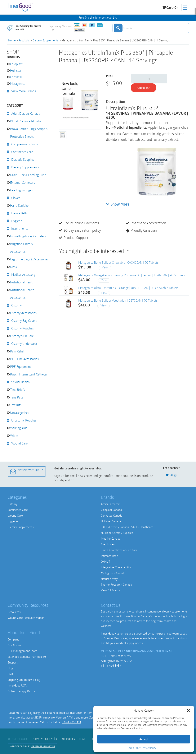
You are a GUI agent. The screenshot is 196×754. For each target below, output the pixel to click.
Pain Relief (17, 351)
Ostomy (16, 305)
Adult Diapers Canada (25, 113)
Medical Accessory (23, 274)
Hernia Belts (19, 213)
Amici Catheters (111, 504)
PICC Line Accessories (24, 359)
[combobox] (151, 28)
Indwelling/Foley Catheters (28, 236)
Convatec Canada (111, 515)
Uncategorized (19, 413)
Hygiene (16, 221)
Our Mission (15, 645)
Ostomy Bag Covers (24, 321)
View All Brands (110, 590)
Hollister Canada (111, 521)
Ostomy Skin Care (22, 336)
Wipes (14, 436)
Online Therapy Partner (22, 691)
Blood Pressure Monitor (26, 121)
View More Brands (23, 91)
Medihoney (108, 544)
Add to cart (143, 87)
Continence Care (22, 152)
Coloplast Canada (111, 510)
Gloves (15, 198)
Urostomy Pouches (24, 420)
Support (12, 662)
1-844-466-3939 (111, 665)
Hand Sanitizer (20, 205)
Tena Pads (17, 397)
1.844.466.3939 (71, 722)
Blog (10, 668)
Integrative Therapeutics (116, 567)
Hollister (15, 70)
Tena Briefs (17, 390)
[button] (188, 710)
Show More (119, 205)
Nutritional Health (22, 282)
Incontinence (19, 228)
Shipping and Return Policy (24, 680)
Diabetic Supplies (22, 159)
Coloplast (16, 64)
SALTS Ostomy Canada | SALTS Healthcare (127, 527)
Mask (13, 267)
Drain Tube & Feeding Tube (28, 175)
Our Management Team (22, 651)
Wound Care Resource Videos (26, 618)
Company (13, 639)
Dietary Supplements (46, 40)
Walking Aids (18, 428)
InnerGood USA (17, 685)
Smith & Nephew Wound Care (119, 550)
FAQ (10, 674)
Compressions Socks (24, 144)
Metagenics (17, 83)
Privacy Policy (149, 747)
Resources (14, 612)
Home (12, 40)
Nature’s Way (109, 579)
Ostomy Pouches (22, 328)
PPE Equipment (20, 367)
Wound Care (19, 443)
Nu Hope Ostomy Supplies (117, 533)
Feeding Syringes (21, 190)
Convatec (16, 77)
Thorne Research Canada (116, 584)
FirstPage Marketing (43, 746)
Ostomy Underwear (24, 344)
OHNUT (105, 561)
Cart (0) (171, 8)
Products (24, 40)
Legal (83, 739)
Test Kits (15, 405)
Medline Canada (111, 538)
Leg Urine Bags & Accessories (29, 259)
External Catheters (22, 182)
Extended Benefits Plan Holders (27, 657)
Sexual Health (20, 382)
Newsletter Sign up (30, 470)
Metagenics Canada (113, 573)
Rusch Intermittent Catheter (28, 374)
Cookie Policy (134, 747)
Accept (143, 739)
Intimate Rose (109, 556)
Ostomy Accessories (23, 313)
